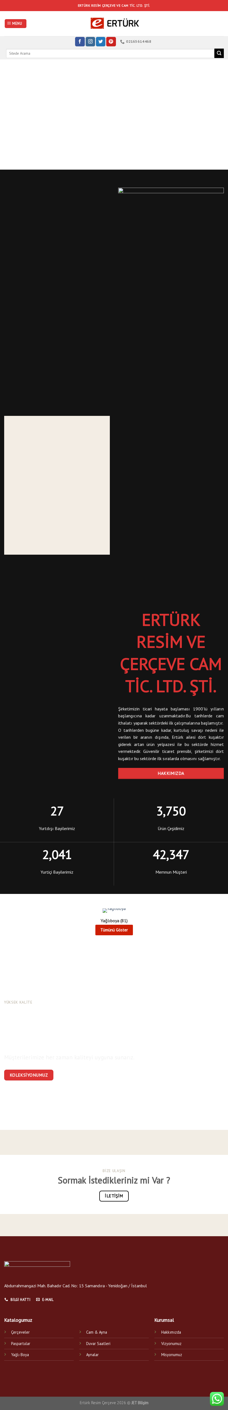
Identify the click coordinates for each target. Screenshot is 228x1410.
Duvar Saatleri (98, 1343)
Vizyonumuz (171, 1343)
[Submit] (219, 53)
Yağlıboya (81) (114, 920)
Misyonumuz (171, 1354)
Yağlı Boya (20, 1354)
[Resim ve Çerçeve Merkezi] (114, 24)
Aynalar (92, 1354)
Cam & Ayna (96, 1332)
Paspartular (20, 1343)
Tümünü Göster (114, 930)
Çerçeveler (20, 1332)
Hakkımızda (171, 1332)
